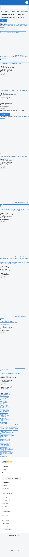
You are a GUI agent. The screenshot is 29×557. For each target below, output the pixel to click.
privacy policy (20, 116)
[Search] (26, 7)
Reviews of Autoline (6, 508)
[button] (26, 2)
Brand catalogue (6, 511)
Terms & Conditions (6, 500)
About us (4, 469)
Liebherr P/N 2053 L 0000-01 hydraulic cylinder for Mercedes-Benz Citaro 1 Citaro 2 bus (14, 210)
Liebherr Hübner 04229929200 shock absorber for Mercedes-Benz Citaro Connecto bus (14, 62)
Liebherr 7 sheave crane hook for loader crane (13, 156)
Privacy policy (5, 503)
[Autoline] (2, 11)
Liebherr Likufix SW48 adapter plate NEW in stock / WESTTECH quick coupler (14, 262)
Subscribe (5, 114)
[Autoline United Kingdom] (10, 2)
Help (3, 472)
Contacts (4, 475)
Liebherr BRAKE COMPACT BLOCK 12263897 (13, 90)
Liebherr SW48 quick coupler (8, 322)
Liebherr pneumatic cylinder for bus (10, 373)
